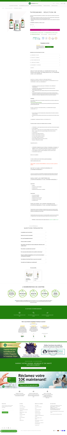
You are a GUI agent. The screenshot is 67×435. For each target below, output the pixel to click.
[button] (32, 338)
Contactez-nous (54, 5)
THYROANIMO (36, 278)
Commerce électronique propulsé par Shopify (34, 430)
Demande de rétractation (38, 406)
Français (57, 3)
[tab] (32, 68)
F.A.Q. (36, 408)
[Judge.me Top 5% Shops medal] (53, 38)
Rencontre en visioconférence (36, 5)
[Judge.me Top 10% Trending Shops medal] (56, 38)
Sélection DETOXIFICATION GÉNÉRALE (36, 102)
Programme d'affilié (22, 414)
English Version (22, 420)
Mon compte (36, 405)
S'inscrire (5, 412)
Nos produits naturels (13, 5)
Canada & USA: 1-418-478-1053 (52, 34)
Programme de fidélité (38, 409)
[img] (33, 322)
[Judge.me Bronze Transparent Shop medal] (49, 38)
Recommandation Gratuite (24, 5)
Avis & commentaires (22, 406)
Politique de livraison (37, 412)
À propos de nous (47, 5)
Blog (20, 418)
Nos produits (21, 405)
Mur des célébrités (22, 417)
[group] (33, 379)
